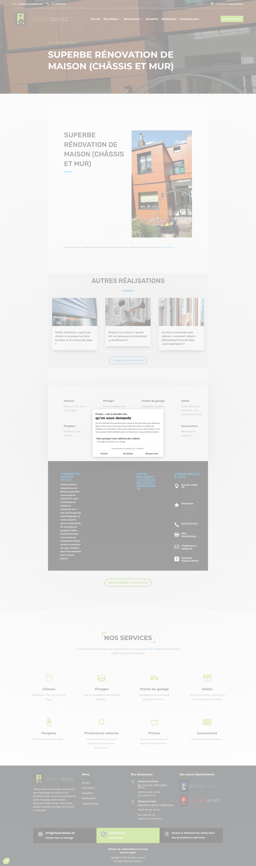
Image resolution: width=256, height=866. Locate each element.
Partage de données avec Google (111, 442)
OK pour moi (152, 453)
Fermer (104, 453)
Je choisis (128, 453)
